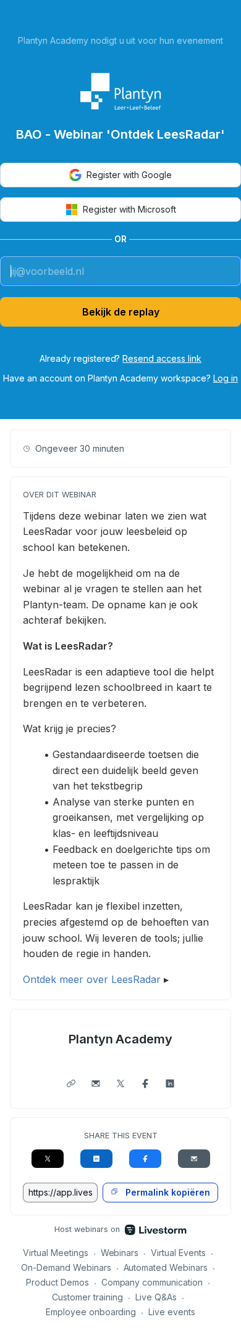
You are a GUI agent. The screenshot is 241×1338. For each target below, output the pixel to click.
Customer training (87, 1297)
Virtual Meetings (55, 1252)
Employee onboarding (91, 1312)
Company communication (152, 1282)
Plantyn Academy (121, 1039)
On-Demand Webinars (66, 1267)
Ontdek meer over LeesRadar (92, 979)
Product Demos (57, 1282)
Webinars (120, 1252)
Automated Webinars (166, 1267)
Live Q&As (156, 1297)
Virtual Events (178, 1252)
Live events (171, 1312)
